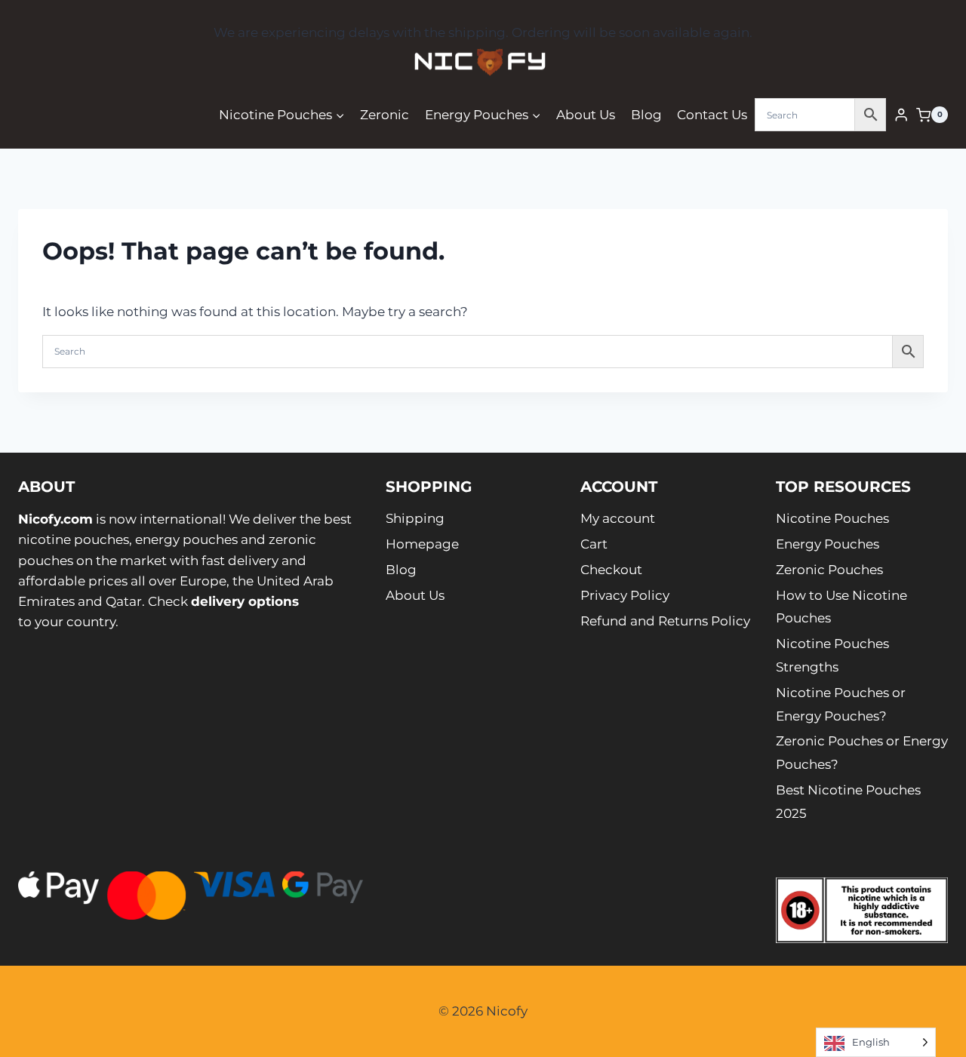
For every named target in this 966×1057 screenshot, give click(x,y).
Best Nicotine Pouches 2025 (848, 801)
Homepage (422, 544)
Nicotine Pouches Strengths (832, 655)
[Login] (901, 115)
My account (617, 518)
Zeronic (384, 114)
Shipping (415, 518)
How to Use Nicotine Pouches (841, 607)
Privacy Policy (624, 595)
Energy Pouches (827, 544)
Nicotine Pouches (832, 518)
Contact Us (712, 114)
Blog (646, 114)
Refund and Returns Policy (665, 620)
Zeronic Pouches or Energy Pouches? (862, 752)
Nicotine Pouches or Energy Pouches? (841, 704)
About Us (585, 114)
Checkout (611, 569)
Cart (594, 544)
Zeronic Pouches (829, 569)
